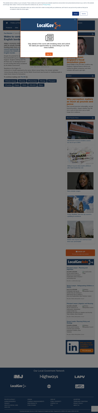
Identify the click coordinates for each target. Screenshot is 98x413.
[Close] (75, 20)
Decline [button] (84, 13)
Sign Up (49, 54)
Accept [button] (75, 13)
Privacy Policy (46, 4)
